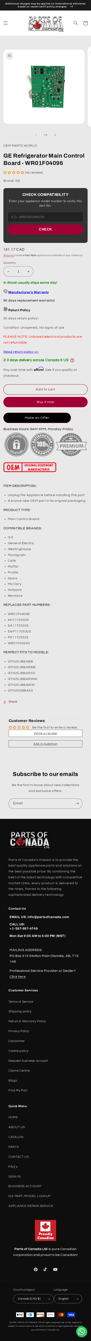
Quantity (9, 262)
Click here (18, 976)
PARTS (13, 1147)
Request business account (28, 1060)
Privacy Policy (18, 1031)
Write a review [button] (45, 733)
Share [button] (12, 701)
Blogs (12, 1080)
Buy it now (45, 402)
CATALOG (15, 1137)
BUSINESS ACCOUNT (24, 1186)
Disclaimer (16, 1041)
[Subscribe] (77, 803)
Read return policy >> (21, 351)
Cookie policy (18, 1051)
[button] (5, 23)
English (63, 1298)
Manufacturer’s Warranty (28, 292)
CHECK (45, 229)
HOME (13, 1117)
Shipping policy (19, 1011)
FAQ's (12, 1166)
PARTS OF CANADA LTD (29, 1323)
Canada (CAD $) (29, 1298)
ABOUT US (16, 1127)
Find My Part (18, 1090)
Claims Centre (19, 1070)
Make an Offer (37, 417)
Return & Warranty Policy (27, 1021)
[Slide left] (36, 135)
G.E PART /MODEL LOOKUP (29, 1196)
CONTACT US (18, 1156)
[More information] (72, 360)
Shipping (8, 255)
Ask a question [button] (45, 744)
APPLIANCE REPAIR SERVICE (30, 1206)
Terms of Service (20, 1001)
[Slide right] (55, 135)
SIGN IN (14, 1176)
